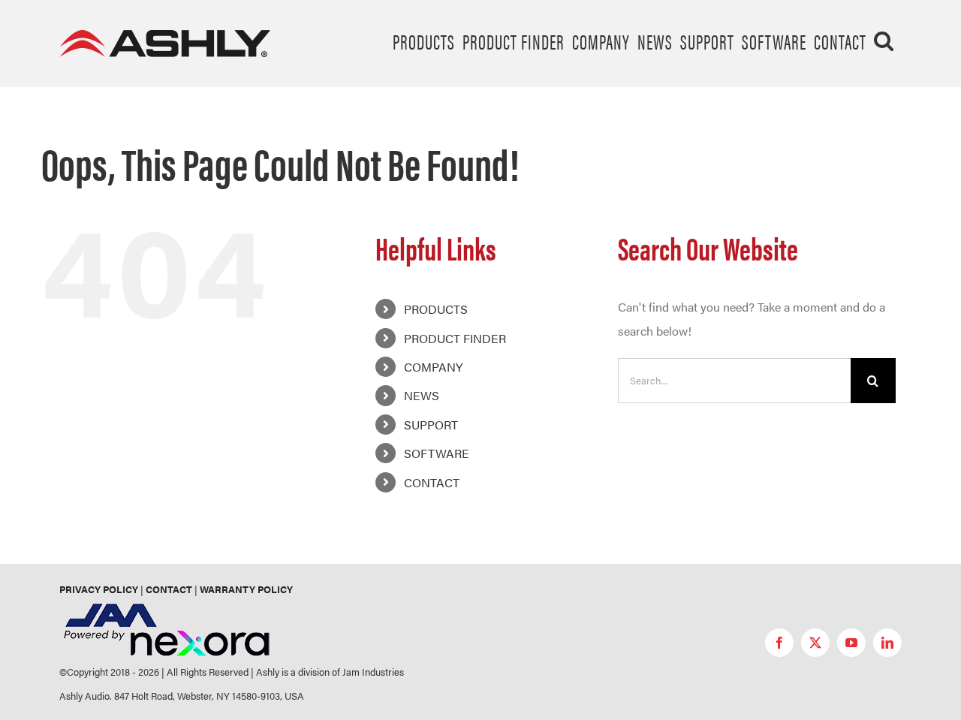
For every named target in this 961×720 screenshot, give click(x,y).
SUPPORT (431, 424)
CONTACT (431, 482)
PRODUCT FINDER (455, 338)
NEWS (421, 395)
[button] (884, 40)
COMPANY (433, 366)
